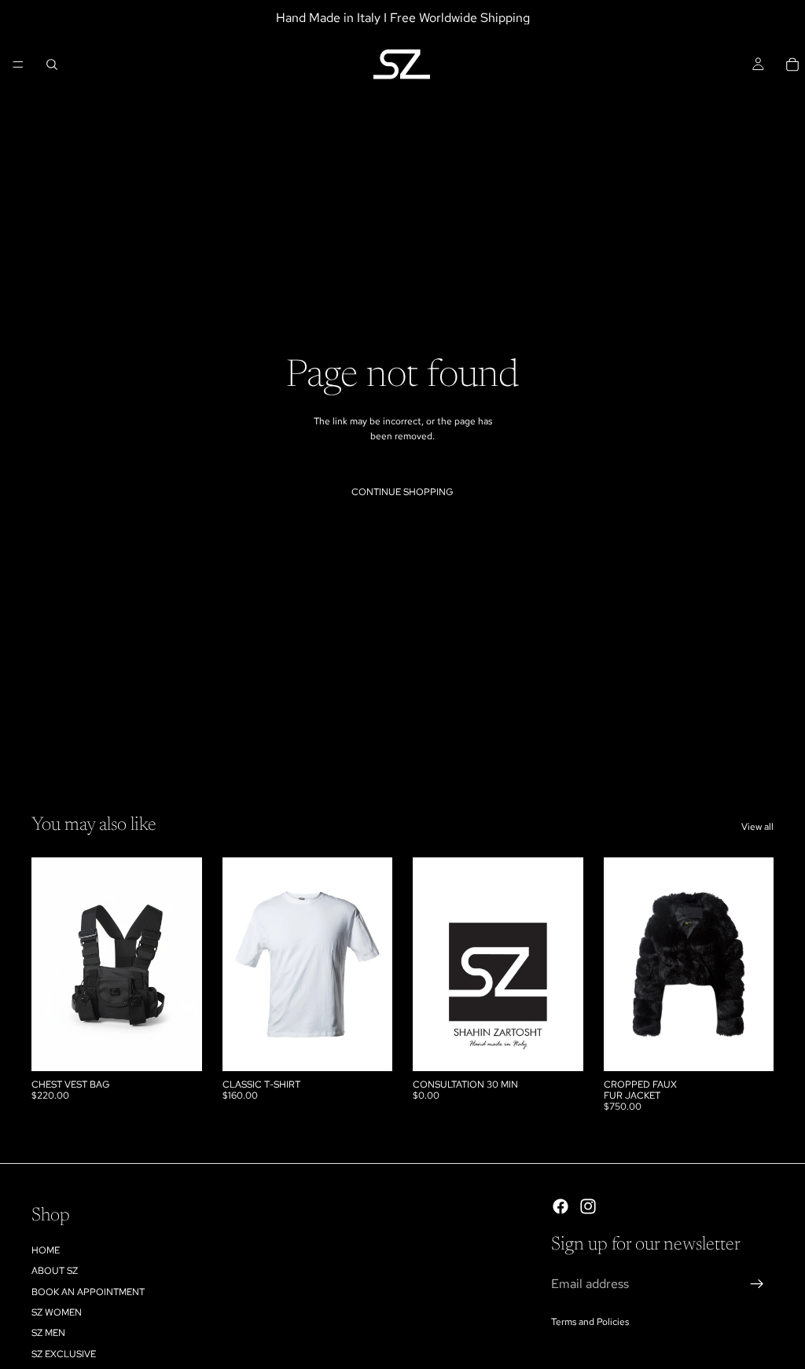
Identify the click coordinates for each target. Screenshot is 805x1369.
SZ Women (56, 1312)
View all (757, 826)
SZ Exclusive (63, 1354)
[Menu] (18, 64)
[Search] (52, 64)
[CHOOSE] (368, 1047)
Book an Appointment (88, 1291)
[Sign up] (757, 1284)
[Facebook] (560, 1206)
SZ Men (48, 1333)
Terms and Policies (590, 1321)
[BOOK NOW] (559, 1047)
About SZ (54, 1270)
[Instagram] (588, 1206)
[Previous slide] (48, 964)
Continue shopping (402, 492)
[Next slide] (184, 964)
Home (45, 1250)
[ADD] (178, 1047)
